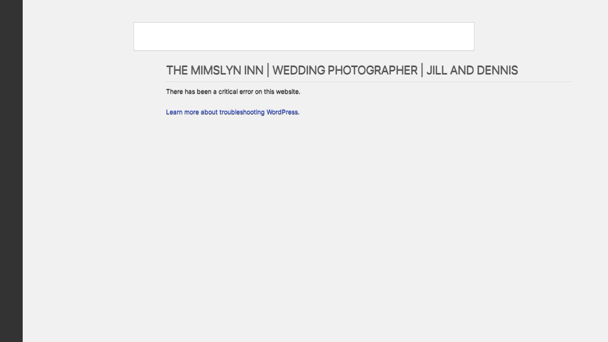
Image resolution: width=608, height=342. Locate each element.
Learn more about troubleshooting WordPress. (233, 111)
